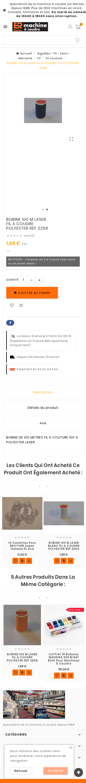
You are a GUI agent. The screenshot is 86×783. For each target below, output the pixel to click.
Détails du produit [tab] (43, 407)
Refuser (21, 771)
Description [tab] (43, 392)
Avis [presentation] (43, 423)
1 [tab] (43, 210)
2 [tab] (47, 210)
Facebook (10, 323)
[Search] (77, 40)
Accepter (55, 770)
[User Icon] (70, 27)
